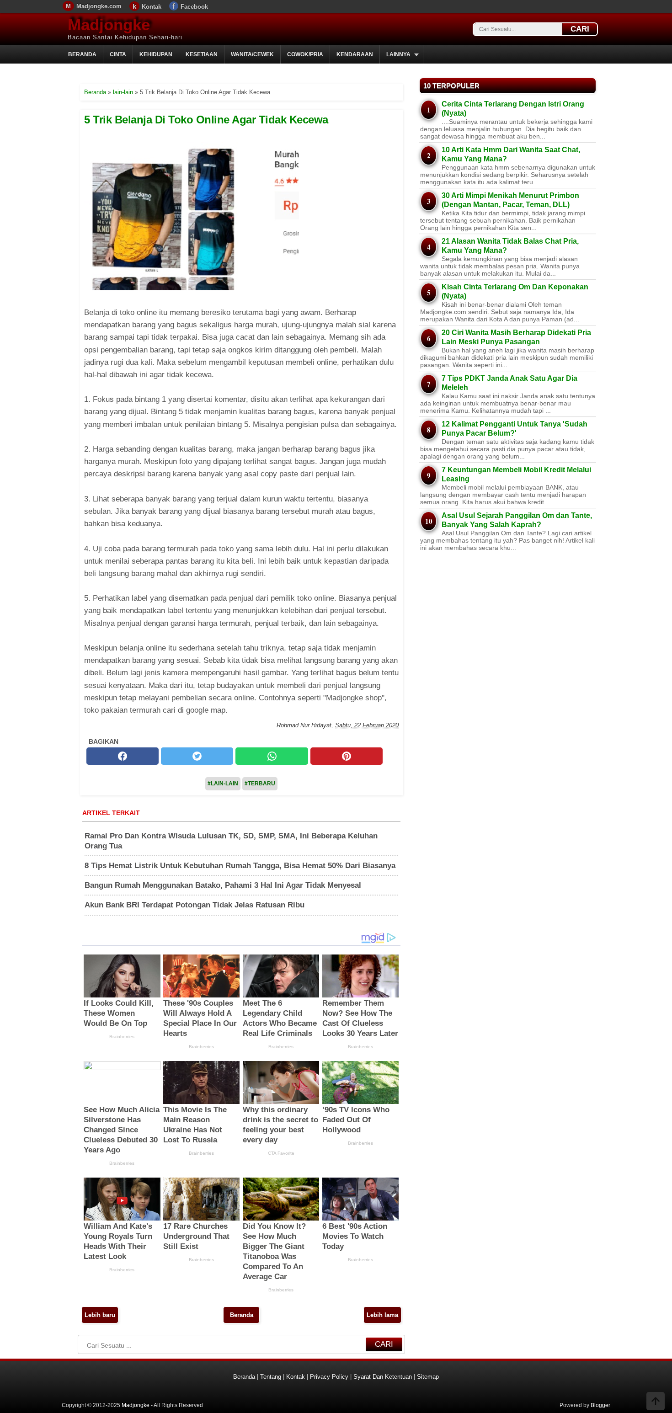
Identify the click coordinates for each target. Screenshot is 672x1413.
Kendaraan (354, 54)
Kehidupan (155, 54)
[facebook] (122, 756)
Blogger (600, 1405)
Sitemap (428, 1376)
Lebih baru (100, 1315)
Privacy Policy (329, 1376)
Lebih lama (382, 1315)
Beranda (82, 54)
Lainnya (398, 54)
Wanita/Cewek (252, 54)
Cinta (118, 54)
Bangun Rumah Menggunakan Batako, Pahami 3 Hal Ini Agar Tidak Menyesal (223, 885)
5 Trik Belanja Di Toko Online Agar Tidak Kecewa (206, 119)
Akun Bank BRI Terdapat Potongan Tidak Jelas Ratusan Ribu (194, 905)
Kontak (151, 6)
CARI (580, 29)
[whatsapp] (271, 756)
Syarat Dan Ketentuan (382, 1376)
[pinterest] (346, 756)
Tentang (270, 1376)
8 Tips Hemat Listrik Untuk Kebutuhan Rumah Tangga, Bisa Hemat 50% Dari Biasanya (240, 865)
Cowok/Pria (305, 54)
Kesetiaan (202, 54)
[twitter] (197, 756)
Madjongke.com (99, 6)
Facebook (194, 6)
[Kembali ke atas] (655, 1402)
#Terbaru (260, 783)
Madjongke (109, 24)
